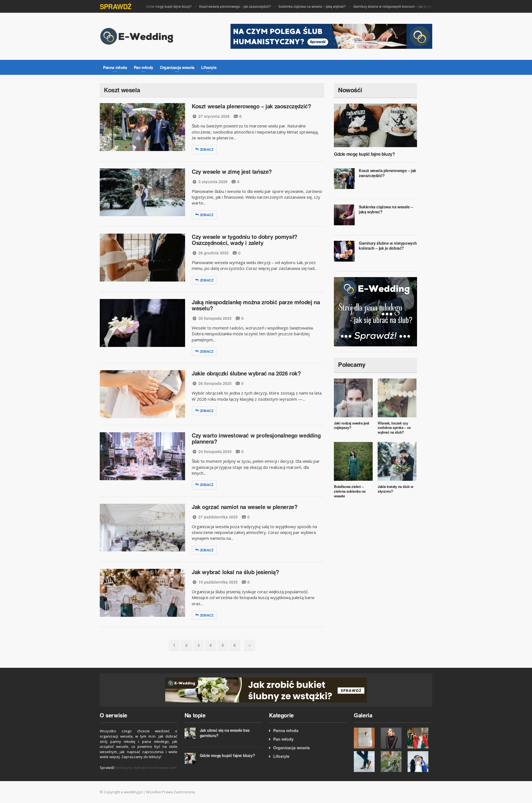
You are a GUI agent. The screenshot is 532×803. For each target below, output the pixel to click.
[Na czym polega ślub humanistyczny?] (331, 36)
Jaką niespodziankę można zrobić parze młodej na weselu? (256, 305)
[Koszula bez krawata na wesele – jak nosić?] (366, 738)
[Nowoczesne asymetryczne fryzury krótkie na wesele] (393, 738)
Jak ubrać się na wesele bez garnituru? (225, 732)
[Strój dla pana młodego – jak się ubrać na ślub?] (375, 311)
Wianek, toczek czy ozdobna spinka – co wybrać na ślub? (394, 427)
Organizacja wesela (291, 747)
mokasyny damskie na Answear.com (146, 767)
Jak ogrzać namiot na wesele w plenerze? (244, 507)
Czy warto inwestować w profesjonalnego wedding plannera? (256, 438)
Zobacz (206, 149)
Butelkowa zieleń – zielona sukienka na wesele (349, 491)
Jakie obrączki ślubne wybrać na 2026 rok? (246, 373)
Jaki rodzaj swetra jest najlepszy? (351, 425)
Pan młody (283, 739)
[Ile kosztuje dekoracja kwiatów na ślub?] (393, 761)
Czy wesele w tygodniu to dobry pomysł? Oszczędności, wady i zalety (244, 239)
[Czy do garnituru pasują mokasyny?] (366, 761)
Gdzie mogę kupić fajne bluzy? (158, 6)
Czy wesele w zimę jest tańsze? (232, 171)
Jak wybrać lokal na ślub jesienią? (235, 572)
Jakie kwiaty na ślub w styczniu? (395, 489)
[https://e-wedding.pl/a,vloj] (266, 689)
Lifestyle (281, 756)
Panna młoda (285, 730)
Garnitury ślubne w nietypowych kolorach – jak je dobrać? (386, 6)
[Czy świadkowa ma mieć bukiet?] (420, 738)
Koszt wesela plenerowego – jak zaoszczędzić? (225, 6)
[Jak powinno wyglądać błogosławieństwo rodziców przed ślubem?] (420, 761)
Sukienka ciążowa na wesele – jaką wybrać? (302, 6)
